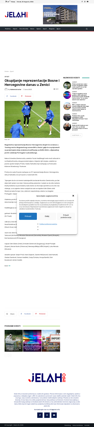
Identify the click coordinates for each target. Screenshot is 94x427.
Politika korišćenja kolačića (48, 224)
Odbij (47, 216)
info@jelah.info (54, 409)
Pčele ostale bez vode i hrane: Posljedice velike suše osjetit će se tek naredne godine (13, 347)
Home (7, 71)
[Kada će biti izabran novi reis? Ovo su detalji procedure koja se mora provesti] (67, 127)
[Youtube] (87, 1)
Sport (12, 71)
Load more (75, 135)
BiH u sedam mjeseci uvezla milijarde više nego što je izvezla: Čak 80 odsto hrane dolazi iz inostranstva (51, 347)
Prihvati (28, 216)
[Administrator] (6, 89)
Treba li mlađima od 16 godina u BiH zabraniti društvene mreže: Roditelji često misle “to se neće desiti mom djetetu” (32, 347)
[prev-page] (6, 355)
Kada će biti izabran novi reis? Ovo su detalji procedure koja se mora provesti (80, 128)
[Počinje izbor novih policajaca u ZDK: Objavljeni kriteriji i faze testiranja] (67, 117)
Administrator (15, 89)
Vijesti (13, 343)
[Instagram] (84, 1)
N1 (9, 266)
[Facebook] (82, 1)
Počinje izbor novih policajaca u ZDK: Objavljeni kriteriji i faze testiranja (80, 118)
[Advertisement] (47, 51)
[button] (73, 196)
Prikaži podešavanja (66, 216)
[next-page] (9, 355)
